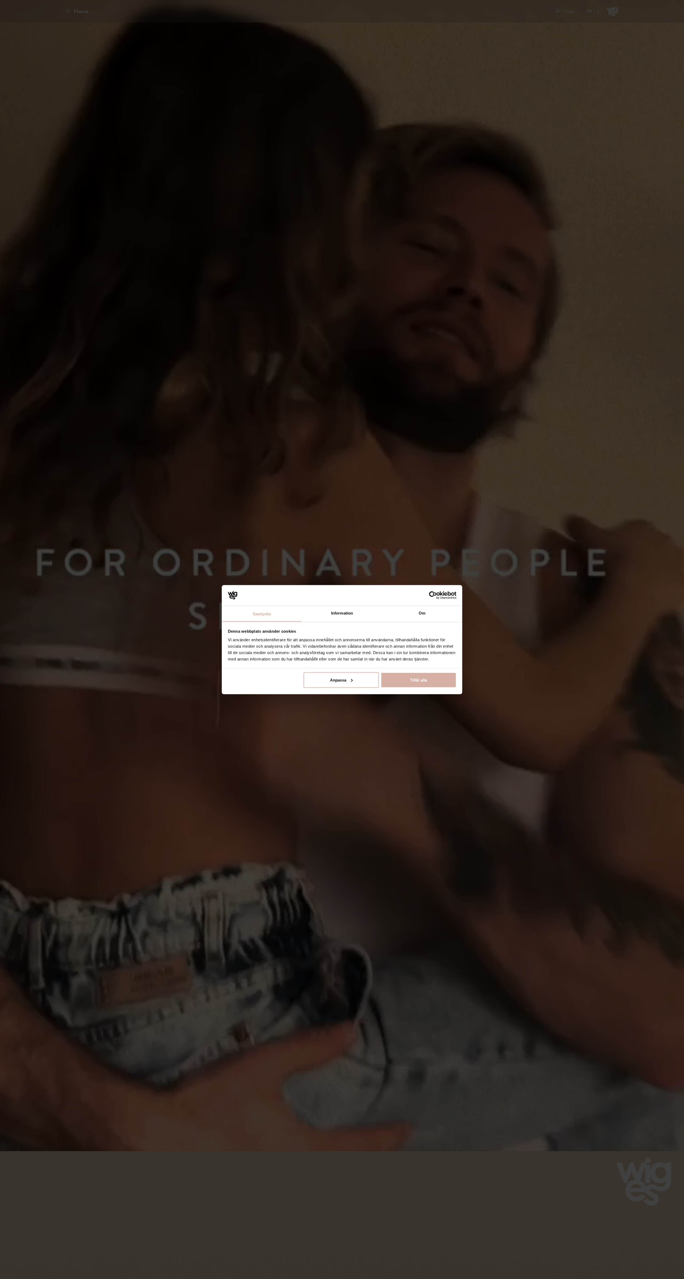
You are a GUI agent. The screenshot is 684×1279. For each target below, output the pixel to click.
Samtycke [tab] (262, 613)
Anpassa (338, 680)
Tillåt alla (418, 680)
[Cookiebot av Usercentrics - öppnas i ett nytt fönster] (433, 595)
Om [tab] (422, 613)
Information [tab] (342, 613)
